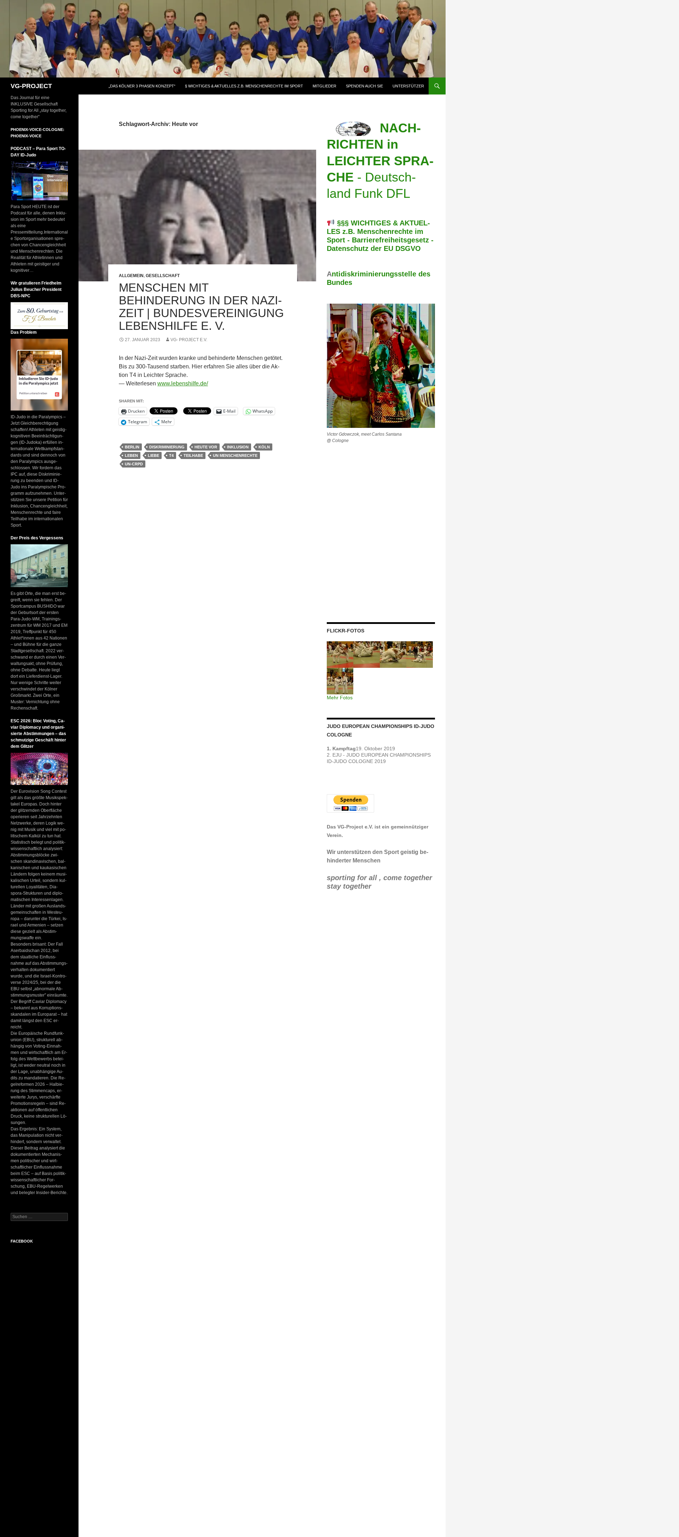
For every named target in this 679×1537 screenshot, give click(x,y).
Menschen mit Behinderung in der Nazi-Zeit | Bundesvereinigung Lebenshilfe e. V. (201, 306)
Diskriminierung (167, 447)
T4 (171, 455)
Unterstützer (408, 86)
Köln (264, 447)
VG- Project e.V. (188, 339)
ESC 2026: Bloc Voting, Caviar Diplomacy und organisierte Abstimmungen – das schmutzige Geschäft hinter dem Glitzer (38, 733)
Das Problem (24, 332)
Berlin (132, 447)
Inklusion (238, 447)
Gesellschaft (163, 275)
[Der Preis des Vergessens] (39, 565)
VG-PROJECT (31, 86)
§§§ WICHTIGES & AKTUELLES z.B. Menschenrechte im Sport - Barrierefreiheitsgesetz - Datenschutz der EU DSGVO (380, 235)
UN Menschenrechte (235, 455)
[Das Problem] (39, 374)
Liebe (153, 455)
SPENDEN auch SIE (364, 86)
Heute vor (206, 447)
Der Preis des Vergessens (37, 537)
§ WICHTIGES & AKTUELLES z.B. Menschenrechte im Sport (244, 86)
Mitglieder (324, 86)
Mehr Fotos (340, 697)
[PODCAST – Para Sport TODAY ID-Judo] (39, 180)
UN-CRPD (134, 464)
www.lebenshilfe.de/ (182, 383)
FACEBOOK (22, 1241)
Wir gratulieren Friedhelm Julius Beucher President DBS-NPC (36, 289)
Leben (131, 455)
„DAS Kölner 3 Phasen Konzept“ (142, 86)
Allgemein (131, 275)
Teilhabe (193, 455)
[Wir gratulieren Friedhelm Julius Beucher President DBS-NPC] (39, 315)
